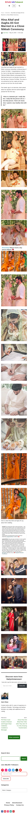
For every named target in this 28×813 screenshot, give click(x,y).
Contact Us (20, 805)
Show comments (14, 737)
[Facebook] (9, 770)
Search (24, 758)
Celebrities (7, 12)
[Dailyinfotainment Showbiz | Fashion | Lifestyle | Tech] (14, 2)
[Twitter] (13, 770)
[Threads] (16, 770)
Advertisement (17, 803)
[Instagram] (6, 770)
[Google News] (13, 811)
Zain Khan (5, 32)
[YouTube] (20, 770)
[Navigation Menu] (14, 6)
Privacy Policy (9, 805)
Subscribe (22, 685)
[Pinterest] (2, 770)
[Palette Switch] (9, 5)
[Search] (19, 5)
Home (2, 12)
